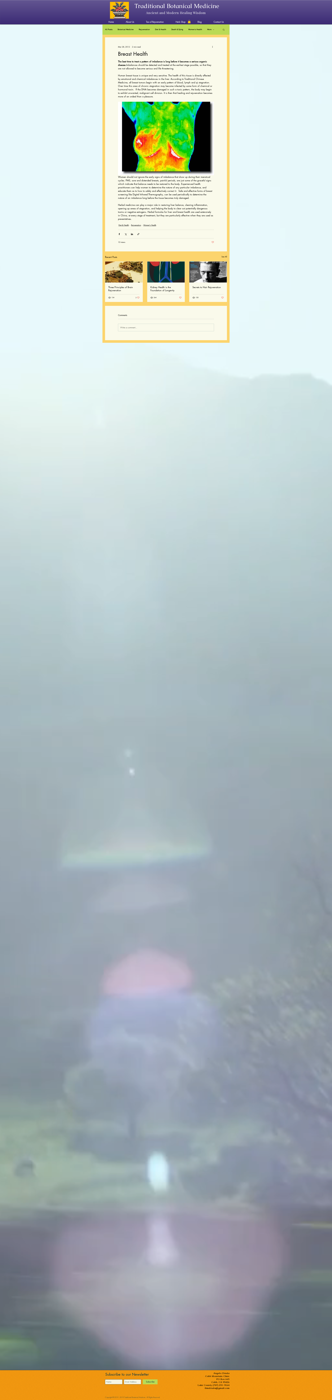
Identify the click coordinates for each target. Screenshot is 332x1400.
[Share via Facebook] (119, 234)
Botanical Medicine (126, 29)
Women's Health (195, 29)
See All (224, 256)
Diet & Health (160, 29)
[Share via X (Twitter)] (125, 234)
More (209, 29)
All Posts (108, 29)
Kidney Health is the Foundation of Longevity (162, 289)
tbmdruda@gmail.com (217, 1388)
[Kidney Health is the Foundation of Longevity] (166, 272)
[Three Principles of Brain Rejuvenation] (124, 272)
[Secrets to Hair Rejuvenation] (208, 272)
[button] (189, 21)
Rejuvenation (144, 29)
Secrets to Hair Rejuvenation (206, 287)
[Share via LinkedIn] (132, 234)
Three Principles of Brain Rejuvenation (120, 289)
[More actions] (212, 46)
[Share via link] (138, 234)
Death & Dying (177, 29)
